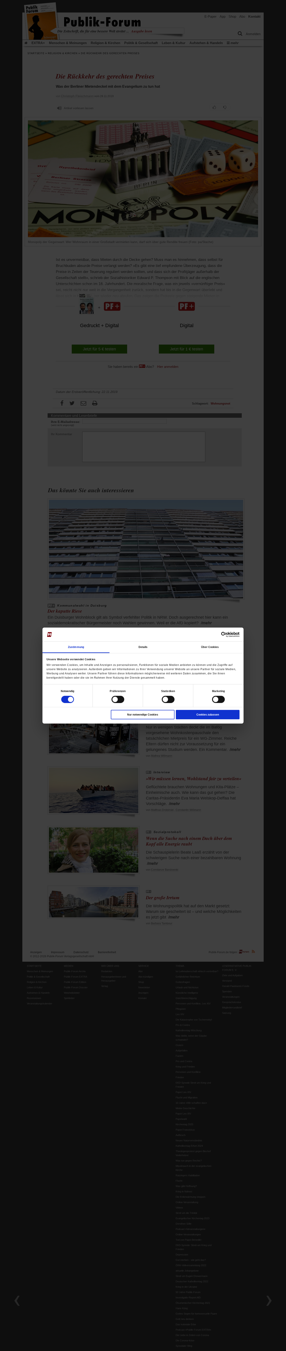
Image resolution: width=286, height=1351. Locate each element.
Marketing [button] (218, 691)
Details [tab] (143, 646)
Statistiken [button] (168, 691)
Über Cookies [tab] (210, 646)
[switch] (117, 699)
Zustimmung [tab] (76, 646)
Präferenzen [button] (118, 691)
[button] (67, 691)
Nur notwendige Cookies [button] (142, 714)
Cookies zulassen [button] (207, 714)
